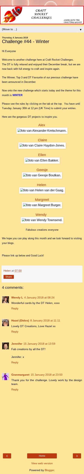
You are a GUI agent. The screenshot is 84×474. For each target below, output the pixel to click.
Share (8, 276)
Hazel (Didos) (20, 320)
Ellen (42, 155)
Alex (41, 125)
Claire (42, 140)
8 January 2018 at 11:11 (45, 320)
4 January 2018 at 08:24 (39, 297)
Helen (41, 185)
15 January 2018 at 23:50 (47, 374)
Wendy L (17, 297)
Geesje (42, 170)
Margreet (42, 200)
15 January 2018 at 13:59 (39, 343)
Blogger (49, 470)
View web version (42, 463)
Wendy (41, 215)
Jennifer (16, 343)
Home (42, 456)
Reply (14, 308)
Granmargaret (20, 374)
